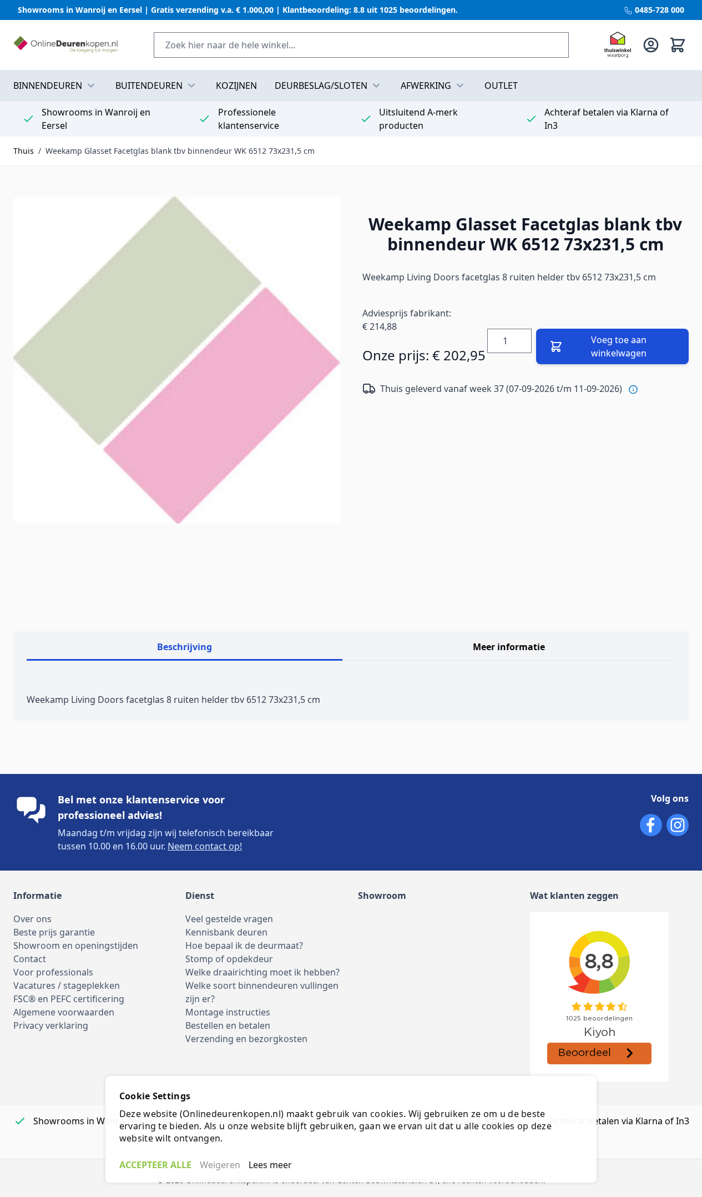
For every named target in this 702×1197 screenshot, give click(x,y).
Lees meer (270, 1165)
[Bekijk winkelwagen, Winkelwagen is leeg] (677, 45)
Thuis (23, 150)
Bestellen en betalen (227, 1025)
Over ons (32, 919)
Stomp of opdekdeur (229, 959)
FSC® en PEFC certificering (68, 999)
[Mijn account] (651, 45)
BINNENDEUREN (47, 85)
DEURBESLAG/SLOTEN (321, 85)
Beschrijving (184, 647)
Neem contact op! (205, 846)
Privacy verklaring (50, 1025)
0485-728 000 (658, 9)
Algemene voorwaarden (63, 1012)
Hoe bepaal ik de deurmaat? (244, 945)
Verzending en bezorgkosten (246, 1039)
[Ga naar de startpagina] (65, 45)
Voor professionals (53, 972)
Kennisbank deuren (226, 932)
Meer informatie (509, 647)
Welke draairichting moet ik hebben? (262, 972)
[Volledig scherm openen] (176, 360)
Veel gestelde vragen (229, 919)
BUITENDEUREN (149, 85)
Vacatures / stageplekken (66, 985)
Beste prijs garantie (54, 932)
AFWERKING (426, 85)
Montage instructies (227, 1012)
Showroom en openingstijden (75, 945)
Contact (29, 959)
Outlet (501, 85)
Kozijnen (236, 85)
